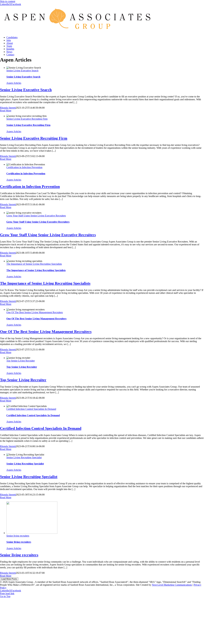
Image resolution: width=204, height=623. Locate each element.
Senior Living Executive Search (22, 70)
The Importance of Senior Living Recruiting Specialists (34, 264)
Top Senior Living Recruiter (20, 360)
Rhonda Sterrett (8, 107)
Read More (5, 110)
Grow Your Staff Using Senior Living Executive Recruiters (36, 215)
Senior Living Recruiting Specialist (24, 457)
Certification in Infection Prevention (24, 167)
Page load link (7, 593)
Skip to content (7, 1)
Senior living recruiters (17, 535)
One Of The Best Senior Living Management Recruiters (34, 312)
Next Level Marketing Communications (172, 584)
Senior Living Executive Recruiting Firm (26, 118)
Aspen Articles (13, 83)
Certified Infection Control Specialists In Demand (31, 409)
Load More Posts (9, 579)
